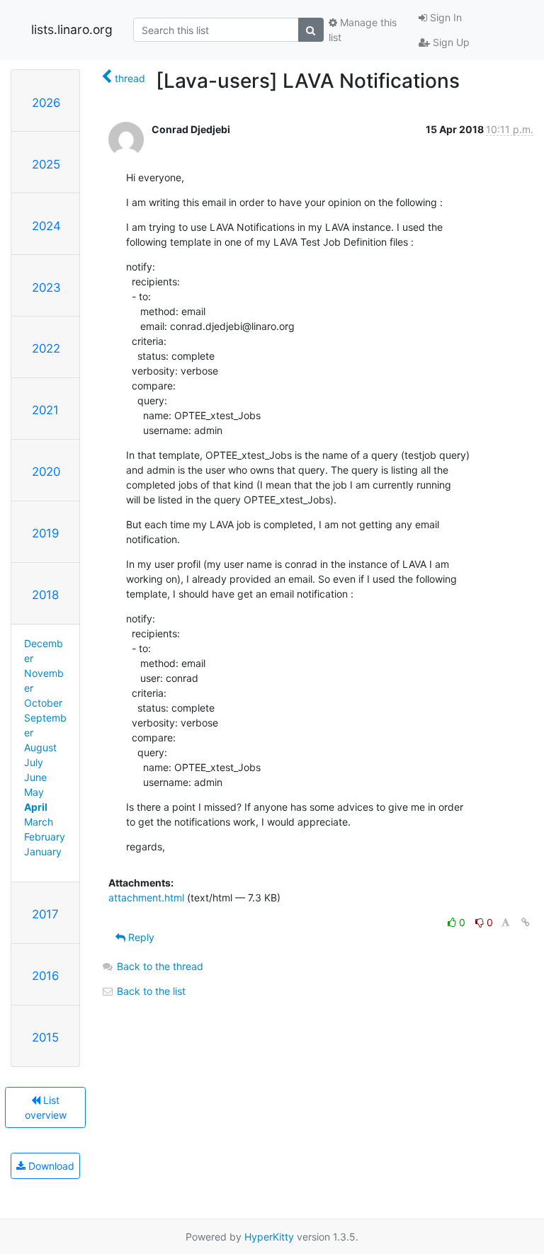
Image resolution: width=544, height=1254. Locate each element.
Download (50, 1166)
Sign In (444, 17)
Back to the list (150, 991)
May (34, 792)
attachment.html (146, 897)
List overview (46, 1107)
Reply (139, 937)
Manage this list (363, 29)
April (35, 807)
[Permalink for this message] (525, 922)
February (44, 837)
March (38, 822)
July (33, 762)
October (43, 703)
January (43, 851)
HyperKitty (269, 1237)
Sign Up (450, 42)
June (35, 777)
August (40, 747)
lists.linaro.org (72, 29)
